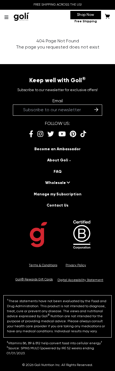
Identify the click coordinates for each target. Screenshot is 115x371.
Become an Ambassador (57, 149)
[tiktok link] (83, 134)
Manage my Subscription (58, 194)
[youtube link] (62, 134)
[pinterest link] (73, 134)
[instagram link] (40, 134)
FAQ (58, 172)
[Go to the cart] (107, 17)
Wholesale (56, 183)
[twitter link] (50, 134)
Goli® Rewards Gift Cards (34, 279)
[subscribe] (96, 110)
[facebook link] (31, 134)
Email (57, 101)
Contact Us (57, 205)
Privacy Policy (76, 265)
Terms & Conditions (43, 265)
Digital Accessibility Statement (80, 280)
